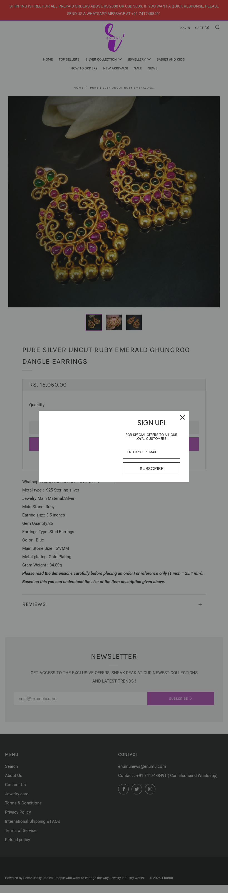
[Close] (182, 417)
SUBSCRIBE (151, 468)
